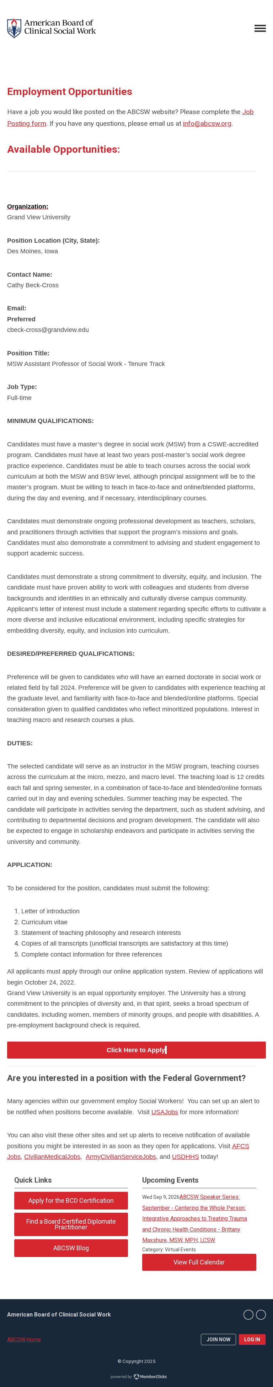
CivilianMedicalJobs (52, 1156)
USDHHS (185, 1156)
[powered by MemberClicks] (136, 1377)
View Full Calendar (199, 1262)
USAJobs (164, 1112)
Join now (218, 1339)
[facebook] (261, 1315)
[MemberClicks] (51, 28)
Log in (252, 1339)
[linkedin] (248, 1315)
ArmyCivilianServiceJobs (121, 1156)
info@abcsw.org (207, 123)
